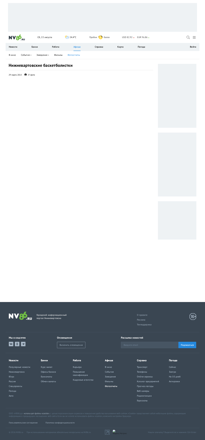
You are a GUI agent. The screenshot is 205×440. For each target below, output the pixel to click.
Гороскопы (142, 400)
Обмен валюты (48, 381)
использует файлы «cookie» (36, 413)
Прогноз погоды (145, 386)
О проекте (142, 315)
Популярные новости (19, 367)
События (25, 55)
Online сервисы (145, 376)
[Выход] (194, 37)
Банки (35, 46)
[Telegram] (23, 344)
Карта (120, 46)
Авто (11, 395)
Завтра (172, 371)
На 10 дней (174, 376)
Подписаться (187, 345)
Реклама (141, 319)
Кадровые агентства (83, 379)
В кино (12, 55)
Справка (99, 46)
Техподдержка (144, 324)
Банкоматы (46, 376)
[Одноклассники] (17, 344)
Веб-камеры (143, 391)
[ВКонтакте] (11, 344)
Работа (55, 46)
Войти (193, 46)
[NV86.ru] (17, 37)
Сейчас (172, 367)
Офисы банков (48, 371)
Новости (13, 46)
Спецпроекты (15, 386)
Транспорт (142, 367)
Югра (11, 376)
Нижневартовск (17, 371)
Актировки (174, 381)
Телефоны (142, 371)
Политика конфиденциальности (60, 422)
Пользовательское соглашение (23, 422)
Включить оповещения (71, 345)
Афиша (77, 46)
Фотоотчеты (74, 55)
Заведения (42, 55)
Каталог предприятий (148, 381)
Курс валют (46, 367)
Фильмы (58, 55)
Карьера (77, 367)
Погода (141, 46)
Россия (12, 381)
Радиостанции (144, 395)
